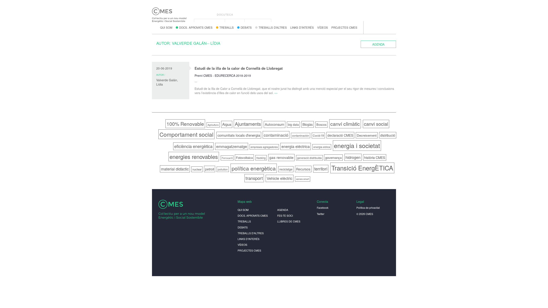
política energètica (254, 168)
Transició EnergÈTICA (362, 167)
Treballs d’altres (273, 27)
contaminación (300, 135)
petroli (209, 169)
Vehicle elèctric (279, 178)
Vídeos (322, 27)
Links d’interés (302, 27)
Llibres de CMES (288, 221)
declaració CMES (340, 135)
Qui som (166, 27)
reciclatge (285, 169)
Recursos (303, 169)
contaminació (276, 135)
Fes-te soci (285, 215)
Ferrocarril (227, 158)
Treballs (226, 27)
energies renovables (194, 156)
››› (276, 93)
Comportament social (186, 134)
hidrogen (352, 157)
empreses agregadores (264, 147)
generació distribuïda (309, 158)
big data (293, 124)
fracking (261, 158)
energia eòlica (321, 147)
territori (320, 169)
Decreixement (367, 135)
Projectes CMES (344, 27)
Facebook (322, 207)
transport (254, 178)
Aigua (226, 124)
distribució (387, 135)
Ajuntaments (248, 123)
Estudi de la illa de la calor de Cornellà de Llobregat (239, 68)
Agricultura (213, 124)
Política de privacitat (368, 207)
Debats (246, 27)
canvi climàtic (345, 123)
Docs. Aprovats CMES (196, 27)
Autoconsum (274, 124)
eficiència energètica (193, 146)
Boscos (321, 124)
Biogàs (307, 124)
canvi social (376, 123)
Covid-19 (318, 135)
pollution (223, 169)
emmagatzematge (231, 146)
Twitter (320, 214)
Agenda (378, 44)
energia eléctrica (295, 146)
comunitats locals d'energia (238, 135)
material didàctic (175, 169)
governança (333, 157)
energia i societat (357, 145)
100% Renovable (185, 123)
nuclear (196, 169)
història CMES (374, 157)
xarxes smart (302, 179)
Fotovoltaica (244, 157)
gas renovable (281, 157)
